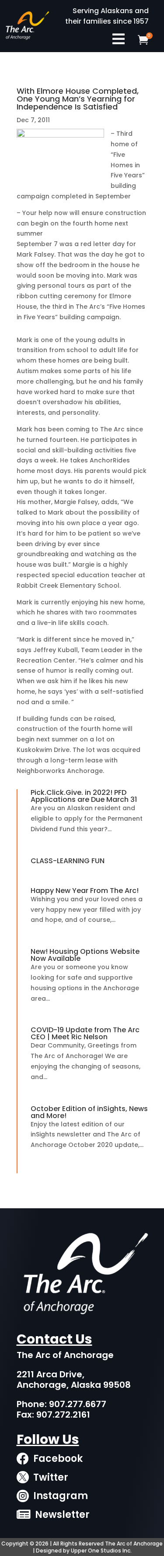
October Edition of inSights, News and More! (89, 1112)
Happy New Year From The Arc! (85, 891)
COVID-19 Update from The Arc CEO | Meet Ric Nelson (85, 1033)
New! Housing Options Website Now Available (85, 954)
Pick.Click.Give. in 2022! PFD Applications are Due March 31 (84, 795)
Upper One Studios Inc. (101, 1550)
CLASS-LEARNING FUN (68, 861)
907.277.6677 (77, 1404)
